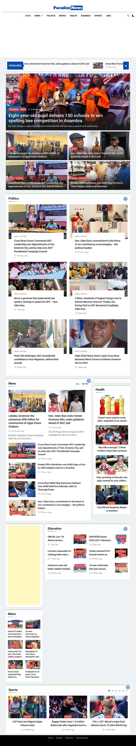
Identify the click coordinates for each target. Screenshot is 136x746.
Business (85, 16)
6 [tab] (126, 690)
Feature (107, 443)
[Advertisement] (68, 39)
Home (28, 16)
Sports (98, 16)
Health (73, 16)
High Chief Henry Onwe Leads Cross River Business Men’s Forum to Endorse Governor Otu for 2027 (98, 359)
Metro (62, 16)
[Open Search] (128, 16)
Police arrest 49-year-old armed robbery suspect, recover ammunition (15, 656)
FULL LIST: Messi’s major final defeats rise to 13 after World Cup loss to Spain (109, 725)
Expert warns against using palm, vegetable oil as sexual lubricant (111, 420)
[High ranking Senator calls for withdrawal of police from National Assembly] (68, 102)
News (37, 16)
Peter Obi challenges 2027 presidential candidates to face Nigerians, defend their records (36, 359)
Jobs (108, 16)
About (50, 738)
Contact (59, 738)
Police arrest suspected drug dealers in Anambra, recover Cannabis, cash (15, 677)
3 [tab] (116, 690)
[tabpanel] (27, 713)
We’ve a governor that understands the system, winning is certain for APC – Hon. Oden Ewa (36, 302)
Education (79, 537)
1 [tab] (109, 690)
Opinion (82, 178)
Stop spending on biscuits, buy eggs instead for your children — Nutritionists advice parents (112, 480)
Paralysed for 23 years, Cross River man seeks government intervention (32, 677)
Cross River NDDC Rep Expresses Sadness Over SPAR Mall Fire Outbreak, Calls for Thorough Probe (59, 486)
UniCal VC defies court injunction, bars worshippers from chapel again (15, 636)
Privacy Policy (82, 738)
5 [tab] (123, 690)
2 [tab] (112, 690)
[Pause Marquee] (126, 66)
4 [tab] (119, 690)
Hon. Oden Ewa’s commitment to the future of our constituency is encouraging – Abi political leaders (97, 244)
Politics (51, 16)
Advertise (69, 738)
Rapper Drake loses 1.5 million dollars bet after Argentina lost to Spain (68, 725)
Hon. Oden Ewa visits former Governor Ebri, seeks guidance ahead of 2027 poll (66, 419)
